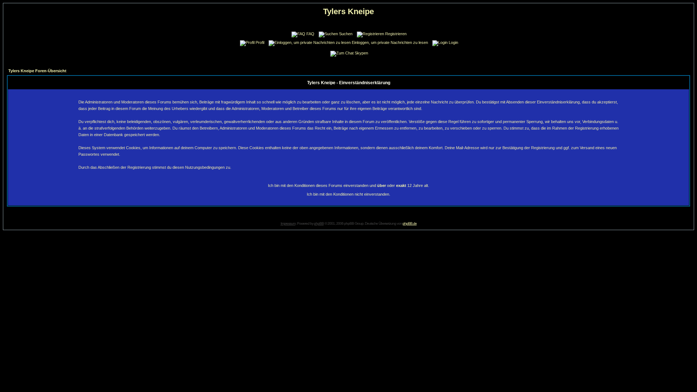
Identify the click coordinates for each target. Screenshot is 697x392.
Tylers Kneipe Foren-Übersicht (37, 71)
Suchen (345, 34)
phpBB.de (410, 223)
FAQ (310, 34)
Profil (260, 42)
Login (453, 42)
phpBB (319, 223)
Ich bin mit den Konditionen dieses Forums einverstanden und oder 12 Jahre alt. (348, 185)
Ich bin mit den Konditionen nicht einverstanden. (348, 194)
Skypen (361, 53)
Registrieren (396, 34)
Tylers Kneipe (348, 11)
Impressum (288, 223)
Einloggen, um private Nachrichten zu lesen (390, 42)
